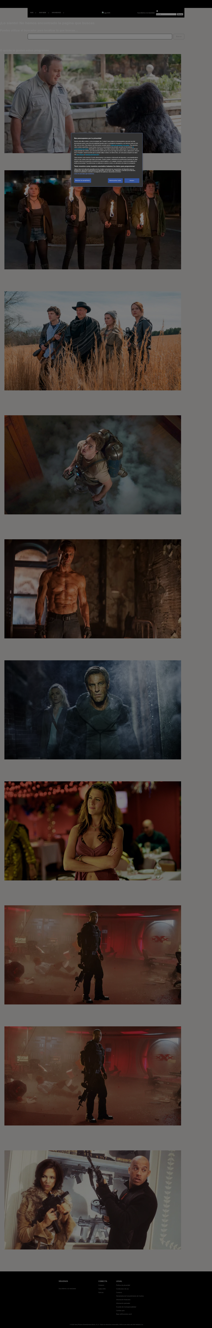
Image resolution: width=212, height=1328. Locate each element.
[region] (107, 160)
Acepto (132, 180)
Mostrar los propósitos (82, 180)
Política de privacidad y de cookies (120, 145)
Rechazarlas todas (115, 180)
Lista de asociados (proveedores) (84, 173)
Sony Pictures (80, 154)
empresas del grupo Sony (92, 154)
